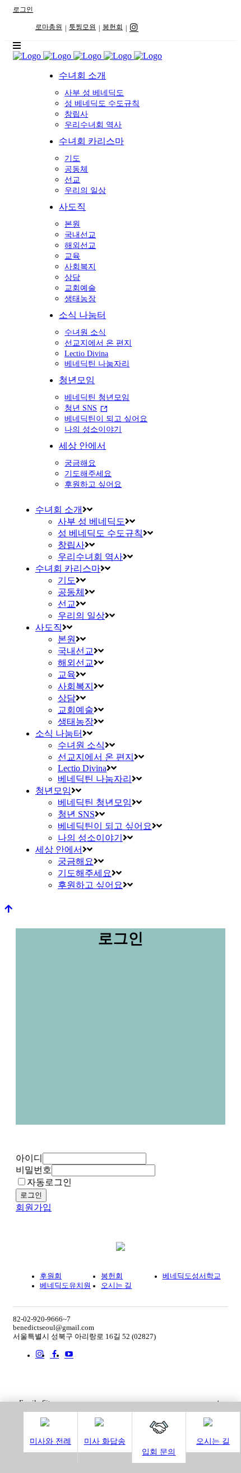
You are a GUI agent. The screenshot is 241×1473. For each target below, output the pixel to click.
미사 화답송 (105, 1441)
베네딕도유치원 (65, 1286)
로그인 (23, 9)
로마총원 (48, 27)
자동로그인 (49, 1182)
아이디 (29, 1158)
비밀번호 (34, 1170)
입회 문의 (158, 1452)
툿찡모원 (82, 27)
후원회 (51, 1276)
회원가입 (34, 1207)
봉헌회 (113, 27)
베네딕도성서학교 (192, 1276)
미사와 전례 (50, 1441)
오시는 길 (213, 1441)
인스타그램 (133, 26)
